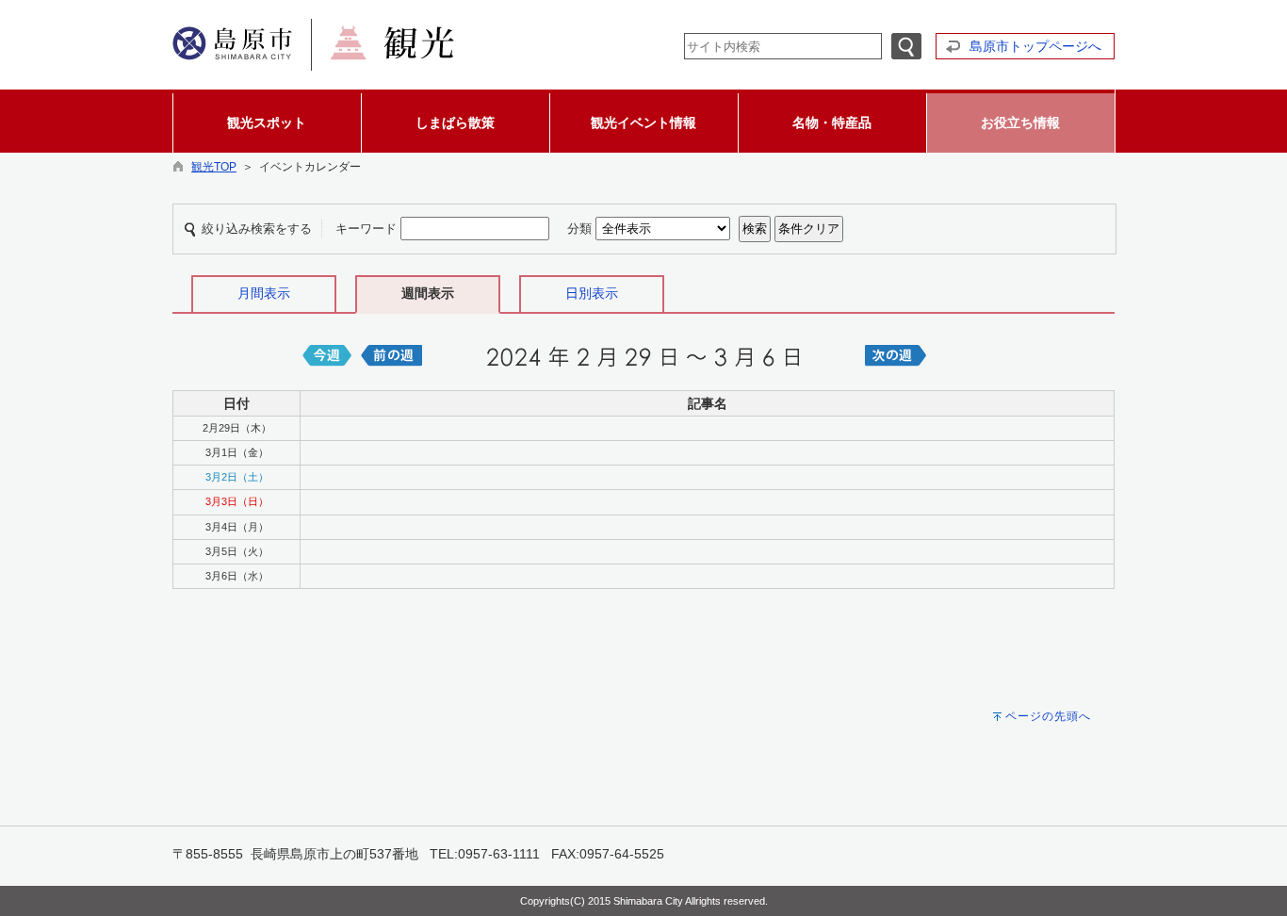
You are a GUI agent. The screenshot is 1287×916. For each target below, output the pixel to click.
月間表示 (263, 293)
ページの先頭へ (1048, 716)
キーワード (366, 228)
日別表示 (591, 293)
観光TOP (213, 166)
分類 (579, 228)
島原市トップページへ (1035, 46)
